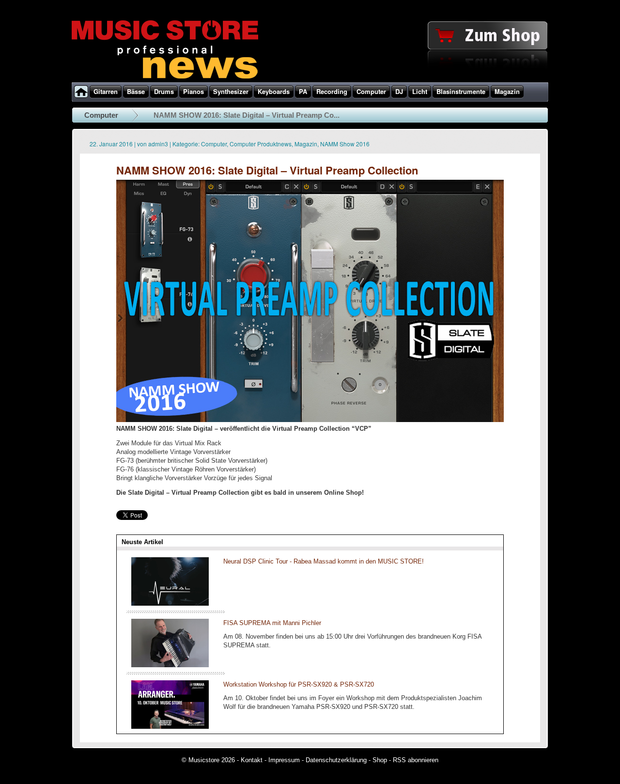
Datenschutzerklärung (336, 760)
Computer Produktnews (261, 144)
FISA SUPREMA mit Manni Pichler (272, 623)
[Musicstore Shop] (310, 80)
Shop (379, 760)
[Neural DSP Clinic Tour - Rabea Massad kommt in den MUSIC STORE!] (170, 603)
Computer (101, 115)
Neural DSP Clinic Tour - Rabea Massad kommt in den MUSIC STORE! (323, 561)
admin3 (158, 144)
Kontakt (252, 760)
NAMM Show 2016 (345, 144)
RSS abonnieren (415, 760)
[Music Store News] (165, 77)
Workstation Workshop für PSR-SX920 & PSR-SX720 (298, 684)
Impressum (284, 760)
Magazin (305, 144)
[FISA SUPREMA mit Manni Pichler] (170, 665)
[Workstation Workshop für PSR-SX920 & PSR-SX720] (170, 726)
